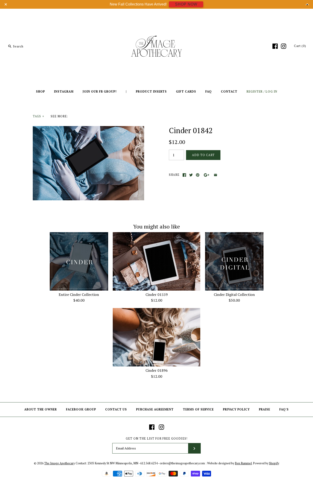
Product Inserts (151, 92)
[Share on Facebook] (184, 175)
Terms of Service (198, 409)
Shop (40, 92)
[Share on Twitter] (191, 175)
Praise (264, 409)
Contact (229, 92)
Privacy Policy (236, 409)
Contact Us (116, 409)
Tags (38, 116)
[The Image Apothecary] (156, 15)
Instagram (64, 92)
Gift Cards (186, 92)
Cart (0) (300, 46)
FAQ (208, 92)
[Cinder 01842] (88, 128)
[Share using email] (215, 175)
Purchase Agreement (155, 409)
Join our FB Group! (100, 92)
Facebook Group (81, 409)
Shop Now (186, 4)
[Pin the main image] (197, 175)
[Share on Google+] (207, 175)
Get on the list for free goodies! (156, 438)
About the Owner (40, 409)
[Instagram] (283, 46)
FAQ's (284, 409)
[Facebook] (275, 46)
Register (255, 92)
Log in (271, 92)
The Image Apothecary (59, 463)
